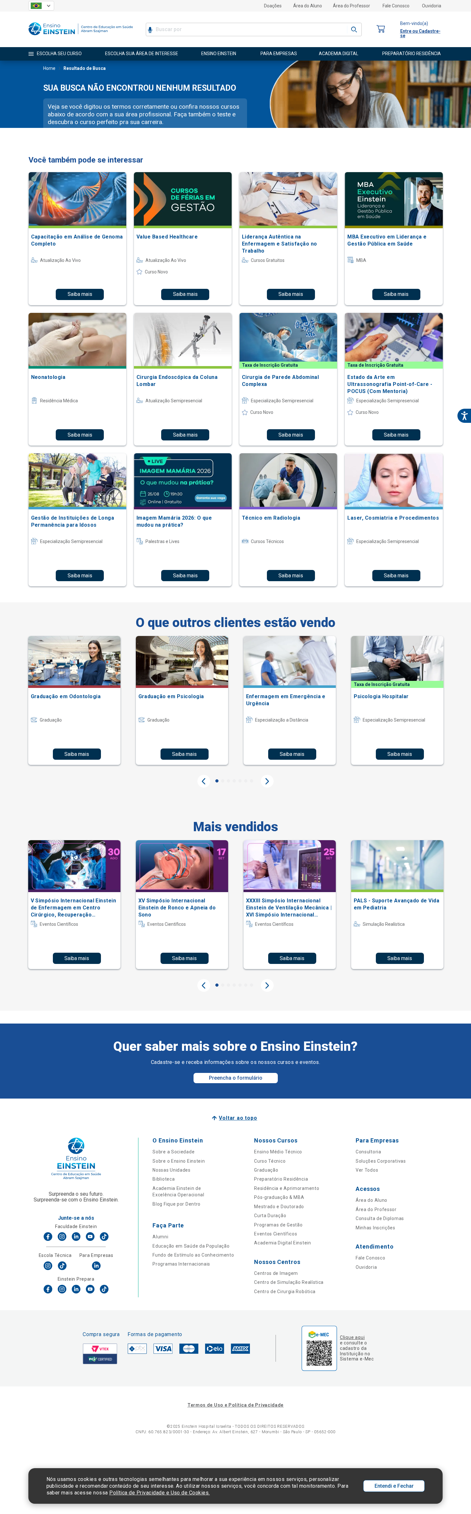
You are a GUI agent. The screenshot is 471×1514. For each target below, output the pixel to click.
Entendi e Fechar (394, 1486)
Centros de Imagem (276, 1273)
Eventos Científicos (275, 1233)
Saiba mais (80, 294)
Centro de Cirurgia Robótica (285, 1291)
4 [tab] (234, 780)
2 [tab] (222, 780)
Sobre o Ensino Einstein (179, 1161)
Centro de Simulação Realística (289, 1282)
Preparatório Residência (281, 1179)
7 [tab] (251, 780)
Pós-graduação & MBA (279, 1197)
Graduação (266, 1170)
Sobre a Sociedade (173, 1151)
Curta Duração (270, 1215)
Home (49, 68)
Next (267, 781)
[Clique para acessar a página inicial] (81, 37)
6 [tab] (245, 780)
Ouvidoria (431, 6)
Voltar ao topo (238, 1118)
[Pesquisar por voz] (150, 29)
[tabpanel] (74, 700)
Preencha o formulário (235, 1078)
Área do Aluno (307, 6)
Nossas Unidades (172, 1170)
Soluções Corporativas (381, 1161)
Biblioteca (164, 1179)
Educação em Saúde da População (191, 1246)
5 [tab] (240, 780)
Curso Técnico (269, 1161)
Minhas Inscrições (375, 1227)
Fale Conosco (396, 6)
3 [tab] (228, 780)
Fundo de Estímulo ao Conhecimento (193, 1255)
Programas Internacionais (181, 1264)
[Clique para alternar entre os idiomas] (41, 6)
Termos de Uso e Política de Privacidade (235, 1405)
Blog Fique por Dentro (177, 1204)
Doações (273, 6)
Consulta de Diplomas (380, 1218)
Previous (203, 781)
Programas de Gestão (278, 1224)
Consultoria (368, 1151)
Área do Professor (351, 6)
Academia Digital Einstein (282, 1242)
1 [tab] (217, 780)
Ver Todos (367, 1170)
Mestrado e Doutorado (279, 1206)
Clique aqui (352, 1337)
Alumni (160, 1236)
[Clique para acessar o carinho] (381, 29)
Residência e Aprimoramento (286, 1188)
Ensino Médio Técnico (278, 1151)
